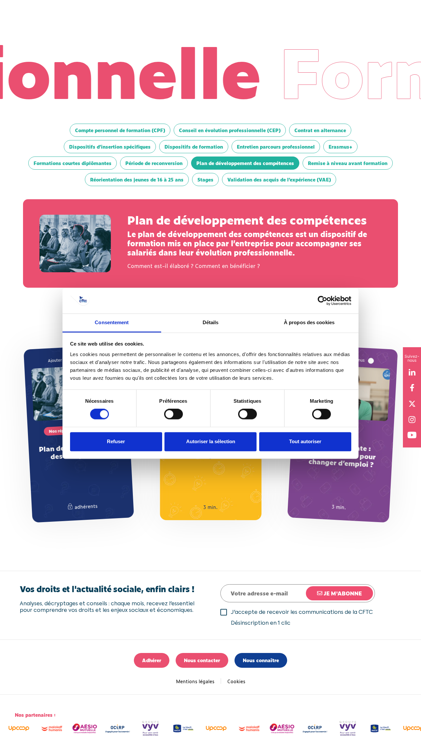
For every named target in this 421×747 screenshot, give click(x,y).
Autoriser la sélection (210, 441)
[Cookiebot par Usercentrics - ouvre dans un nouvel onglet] (322, 301)
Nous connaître (261, 660)
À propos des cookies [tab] (309, 322)
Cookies (236, 681)
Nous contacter (202, 660)
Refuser (116, 441)
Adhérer (151, 660)
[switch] (173, 414)
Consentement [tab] (112, 322)
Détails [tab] (211, 322)
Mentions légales (195, 681)
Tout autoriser (305, 441)
